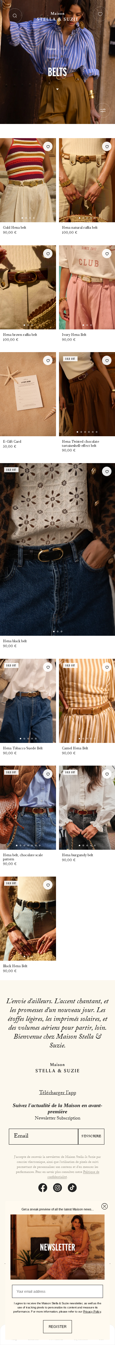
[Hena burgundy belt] (87, 808)
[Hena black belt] (57, 549)
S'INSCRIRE (91, 1137)
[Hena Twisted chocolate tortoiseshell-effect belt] (87, 394)
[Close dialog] (104, 1206)
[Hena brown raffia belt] (28, 287)
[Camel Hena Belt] (87, 701)
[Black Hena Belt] (28, 919)
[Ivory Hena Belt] (87, 287)
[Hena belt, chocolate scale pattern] (28, 808)
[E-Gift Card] (28, 394)
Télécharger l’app (57, 1093)
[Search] (14, 15)
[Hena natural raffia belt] (87, 180)
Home (51, 49)
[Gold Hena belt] (28, 180)
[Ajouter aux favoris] (47, 146)
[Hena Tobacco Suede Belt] (28, 701)
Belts (64, 49)
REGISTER (57, 1326)
